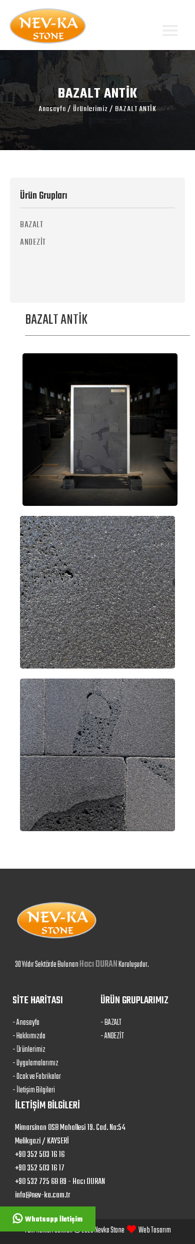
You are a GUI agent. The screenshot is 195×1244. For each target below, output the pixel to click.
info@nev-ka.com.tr (42, 1195)
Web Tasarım (154, 1230)
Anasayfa (52, 109)
